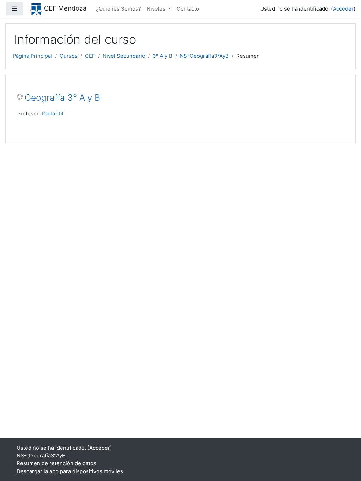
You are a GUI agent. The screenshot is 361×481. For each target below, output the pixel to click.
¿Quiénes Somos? (118, 9)
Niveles (157, 9)
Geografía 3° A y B (62, 98)
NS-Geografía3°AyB (204, 56)
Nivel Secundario (124, 56)
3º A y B (162, 56)
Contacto (188, 9)
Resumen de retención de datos (56, 463)
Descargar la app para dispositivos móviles (70, 471)
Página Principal (32, 56)
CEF (90, 56)
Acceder (343, 9)
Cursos (69, 56)
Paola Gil (52, 114)
